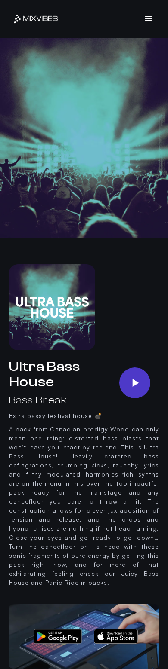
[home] (36, 19)
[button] (148, 19)
